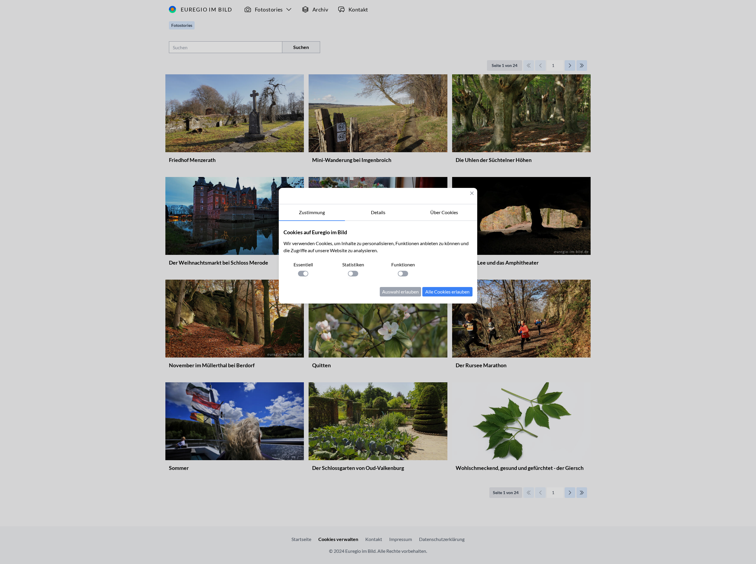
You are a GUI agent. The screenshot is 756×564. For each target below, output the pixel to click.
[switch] (303, 273)
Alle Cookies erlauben (447, 291)
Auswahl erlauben (400, 291)
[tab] (312, 212)
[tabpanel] (378, 262)
